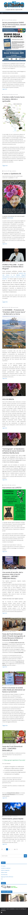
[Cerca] (25, 855)
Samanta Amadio (15, 94)
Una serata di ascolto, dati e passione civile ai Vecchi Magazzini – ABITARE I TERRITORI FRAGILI (12, 575)
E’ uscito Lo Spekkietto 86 (11, 173)
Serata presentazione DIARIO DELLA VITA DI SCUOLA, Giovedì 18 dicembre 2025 (14, 24)
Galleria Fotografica (5, 870)
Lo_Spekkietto (14, 20)
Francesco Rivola (14, 446)
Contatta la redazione (5, 868)
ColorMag (22, 908)
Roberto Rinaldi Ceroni (15, 685)
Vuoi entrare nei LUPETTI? (11, 488)
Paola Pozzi (14, 396)
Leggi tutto (4, 89)
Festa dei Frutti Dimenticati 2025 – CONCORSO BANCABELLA (12, 748)
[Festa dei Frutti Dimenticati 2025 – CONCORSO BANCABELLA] (14, 736)
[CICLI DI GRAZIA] (14, 389)
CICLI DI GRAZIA (8, 399)
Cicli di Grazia (10, 217)
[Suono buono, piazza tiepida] (14, 809)
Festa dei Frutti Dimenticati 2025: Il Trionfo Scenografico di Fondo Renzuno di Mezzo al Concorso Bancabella (13, 637)
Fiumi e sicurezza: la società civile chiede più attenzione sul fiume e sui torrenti (13, 690)
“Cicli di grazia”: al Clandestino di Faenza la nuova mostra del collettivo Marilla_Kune (13, 451)
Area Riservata (4, 874)
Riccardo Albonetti (14, 816)
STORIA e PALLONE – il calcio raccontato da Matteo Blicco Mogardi (12, 267)
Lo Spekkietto (12, 908)
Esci (2, 879)
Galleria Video (4, 872)
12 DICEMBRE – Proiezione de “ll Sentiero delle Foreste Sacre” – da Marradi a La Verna (13, 312)
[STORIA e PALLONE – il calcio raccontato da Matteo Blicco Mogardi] (14, 254)
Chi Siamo (3, 866)
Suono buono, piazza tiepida (12, 819)
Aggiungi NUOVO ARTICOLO (7, 876)
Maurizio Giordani (14, 262)
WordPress (3, 910)
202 (14, 849)
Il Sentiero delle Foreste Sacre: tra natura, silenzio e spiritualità (13, 99)
